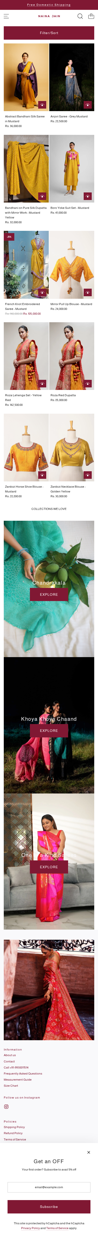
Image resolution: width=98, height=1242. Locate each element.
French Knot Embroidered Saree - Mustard (22, 306)
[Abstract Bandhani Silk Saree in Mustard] (26, 77)
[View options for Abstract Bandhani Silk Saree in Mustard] (42, 105)
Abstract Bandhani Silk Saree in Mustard (25, 119)
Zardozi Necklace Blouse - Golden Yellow (68, 489)
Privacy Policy (30, 1228)
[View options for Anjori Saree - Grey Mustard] (88, 105)
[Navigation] (6, 16)
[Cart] (91, 16)
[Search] (80, 16)
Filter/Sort (49, 33)
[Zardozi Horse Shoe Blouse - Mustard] (26, 447)
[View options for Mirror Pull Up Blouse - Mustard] (88, 292)
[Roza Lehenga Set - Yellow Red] (26, 356)
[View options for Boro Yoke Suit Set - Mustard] (88, 196)
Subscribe (49, 1207)
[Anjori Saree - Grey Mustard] (71, 77)
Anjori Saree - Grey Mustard (69, 116)
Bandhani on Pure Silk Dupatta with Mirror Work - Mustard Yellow (26, 212)
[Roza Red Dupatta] (71, 356)
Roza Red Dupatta (63, 395)
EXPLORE (49, 594)
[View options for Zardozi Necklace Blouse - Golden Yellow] (88, 475)
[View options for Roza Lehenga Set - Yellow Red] (42, 383)
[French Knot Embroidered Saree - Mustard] (26, 265)
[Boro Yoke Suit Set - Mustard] (71, 169)
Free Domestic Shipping (49, 5)
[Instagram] (6, 1106)
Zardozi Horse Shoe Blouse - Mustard (24, 489)
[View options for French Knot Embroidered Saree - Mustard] (42, 292)
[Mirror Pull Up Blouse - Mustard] (71, 265)
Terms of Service (57, 1228)
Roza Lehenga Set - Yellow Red (23, 397)
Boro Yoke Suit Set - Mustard (70, 208)
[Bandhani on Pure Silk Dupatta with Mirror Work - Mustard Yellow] (26, 169)
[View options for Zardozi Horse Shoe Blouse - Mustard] (42, 475)
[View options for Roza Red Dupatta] (88, 383)
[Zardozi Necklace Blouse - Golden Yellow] (71, 447)
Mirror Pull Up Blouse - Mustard (71, 304)
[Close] (88, 1152)
